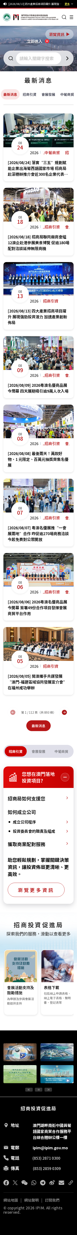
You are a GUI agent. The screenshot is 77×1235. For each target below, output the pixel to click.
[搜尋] (64, 17)
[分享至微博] (52, 1182)
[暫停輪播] (38, 1090)
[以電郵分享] (61, 1182)
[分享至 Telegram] (43, 1182)
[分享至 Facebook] (6, 1182)
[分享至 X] (15, 1182)
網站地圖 (10, 1200)
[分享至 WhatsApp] (34, 1182)
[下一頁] (64, 712)
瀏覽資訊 (59, 34)
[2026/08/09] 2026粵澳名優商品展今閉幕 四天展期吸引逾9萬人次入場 (36, 4)
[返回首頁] (11, 17)
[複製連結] (71, 1182)
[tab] (16, 751)
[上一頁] (12, 712)
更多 (67, 4)
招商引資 (29, 94)
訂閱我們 (52, 1200)
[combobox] (39, 58)
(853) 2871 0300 (46, 1158)
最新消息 (10, 94)
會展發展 (48, 94)
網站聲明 (31, 1200)
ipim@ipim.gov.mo (50, 1147)
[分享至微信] (24, 1182)
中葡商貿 (67, 94)
